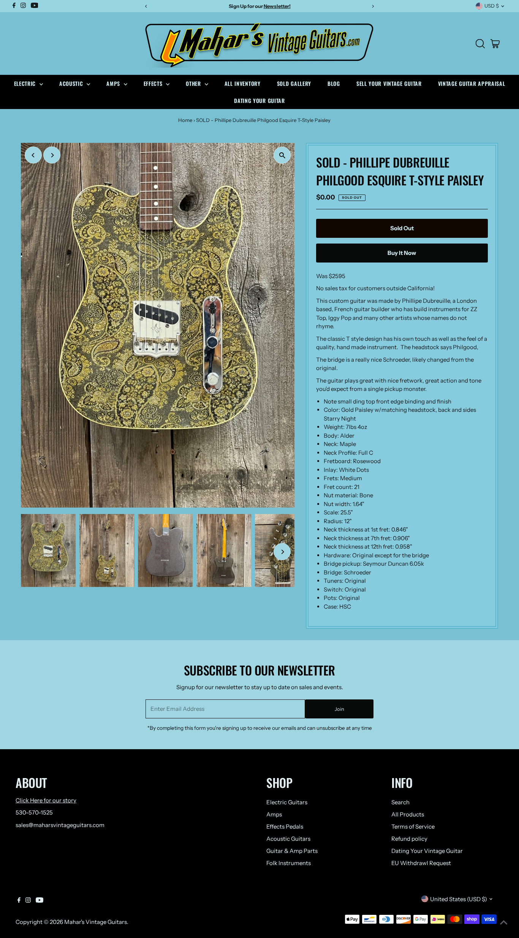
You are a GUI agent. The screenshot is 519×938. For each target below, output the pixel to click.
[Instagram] (28, 901)
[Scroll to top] (503, 922)
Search (400, 802)
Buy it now (402, 252)
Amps (114, 83)
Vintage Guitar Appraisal (471, 83)
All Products (407, 814)
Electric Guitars (286, 802)
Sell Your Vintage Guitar (389, 83)
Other (194, 83)
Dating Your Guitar (259, 100)
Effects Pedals (284, 826)
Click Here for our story (46, 800)
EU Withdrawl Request (421, 863)
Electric (26, 83)
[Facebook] (19, 901)
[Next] (51, 155)
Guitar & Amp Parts (292, 850)
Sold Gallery (294, 83)
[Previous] (33, 155)
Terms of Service (413, 826)
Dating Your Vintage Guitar (427, 850)
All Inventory (243, 83)
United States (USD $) (458, 899)
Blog (334, 83)
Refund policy (409, 838)
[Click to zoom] (282, 155)
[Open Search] (480, 43)
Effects (154, 83)
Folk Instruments (288, 863)
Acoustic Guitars (288, 838)
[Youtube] (39, 901)
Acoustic (72, 83)
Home (185, 120)
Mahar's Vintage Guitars (95, 921)
